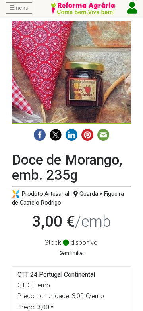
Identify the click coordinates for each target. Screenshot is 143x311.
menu (21, 7)
